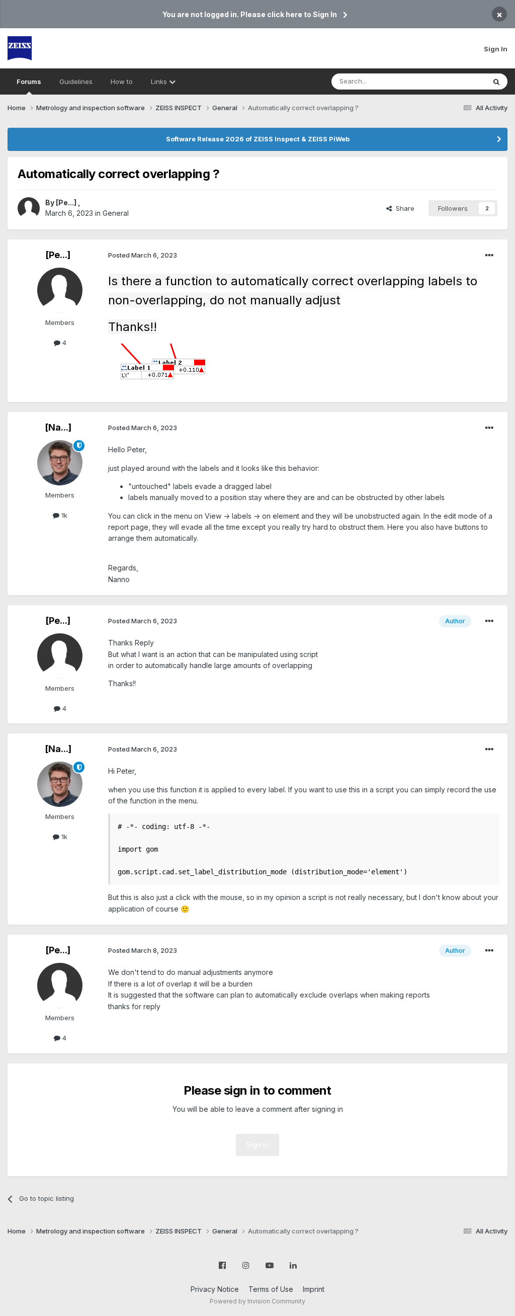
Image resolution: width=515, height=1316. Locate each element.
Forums (29, 81)
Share (403, 208)
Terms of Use (270, 1289)
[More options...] (489, 256)
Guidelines (76, 81)
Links (160, 81)
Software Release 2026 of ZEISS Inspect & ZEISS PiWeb (258, 139)
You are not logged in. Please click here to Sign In (249, 14)
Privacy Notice (215, 1289)
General (116, 213)
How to (122, 81)
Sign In (495, 49)
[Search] (496, 81)
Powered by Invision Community (257, 1301)
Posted (142, 255)
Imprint (313, 1289)
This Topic (456, 81)
